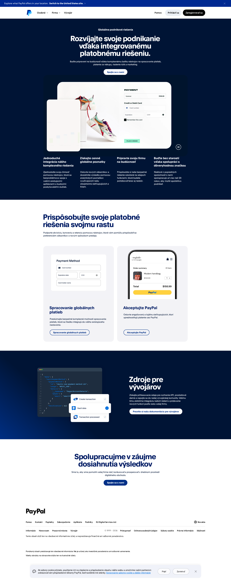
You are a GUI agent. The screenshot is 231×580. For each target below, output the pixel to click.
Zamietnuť (181, 571)
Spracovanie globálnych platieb (69, 332)
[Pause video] (178, 147)
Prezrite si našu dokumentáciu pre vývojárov (156, 411)
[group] (78, 294)
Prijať (164, 571)
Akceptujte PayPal (136, 332)
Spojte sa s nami (115, 72)
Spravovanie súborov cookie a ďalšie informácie (128, 572)
